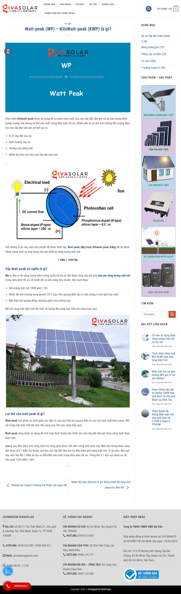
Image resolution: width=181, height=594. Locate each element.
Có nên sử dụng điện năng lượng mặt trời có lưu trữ (163, 339)
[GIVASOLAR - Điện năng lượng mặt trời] (20, 9)
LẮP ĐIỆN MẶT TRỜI (158, 185)
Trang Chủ (49, 4)
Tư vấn (67, 24)
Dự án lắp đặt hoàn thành (155, 36)
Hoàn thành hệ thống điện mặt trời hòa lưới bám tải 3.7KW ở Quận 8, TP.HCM (163, 417)
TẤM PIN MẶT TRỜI (158, 149)
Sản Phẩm (65, 4)
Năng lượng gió (150, 47)
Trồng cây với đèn (151, 54)
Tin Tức (93, 4)
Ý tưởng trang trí (150, 67)
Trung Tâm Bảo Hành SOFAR (59, 13)
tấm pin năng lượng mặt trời (114, 275)
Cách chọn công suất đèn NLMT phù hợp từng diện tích (164, 357)
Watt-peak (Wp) (77, 247)
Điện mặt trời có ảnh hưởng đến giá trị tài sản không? (163, 375)
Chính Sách (108, 4)
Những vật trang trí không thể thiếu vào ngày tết (39, 485)
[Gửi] (172, 314)
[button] (148, 9)
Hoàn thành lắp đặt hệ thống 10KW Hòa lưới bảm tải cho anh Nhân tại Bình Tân (163, 394)
